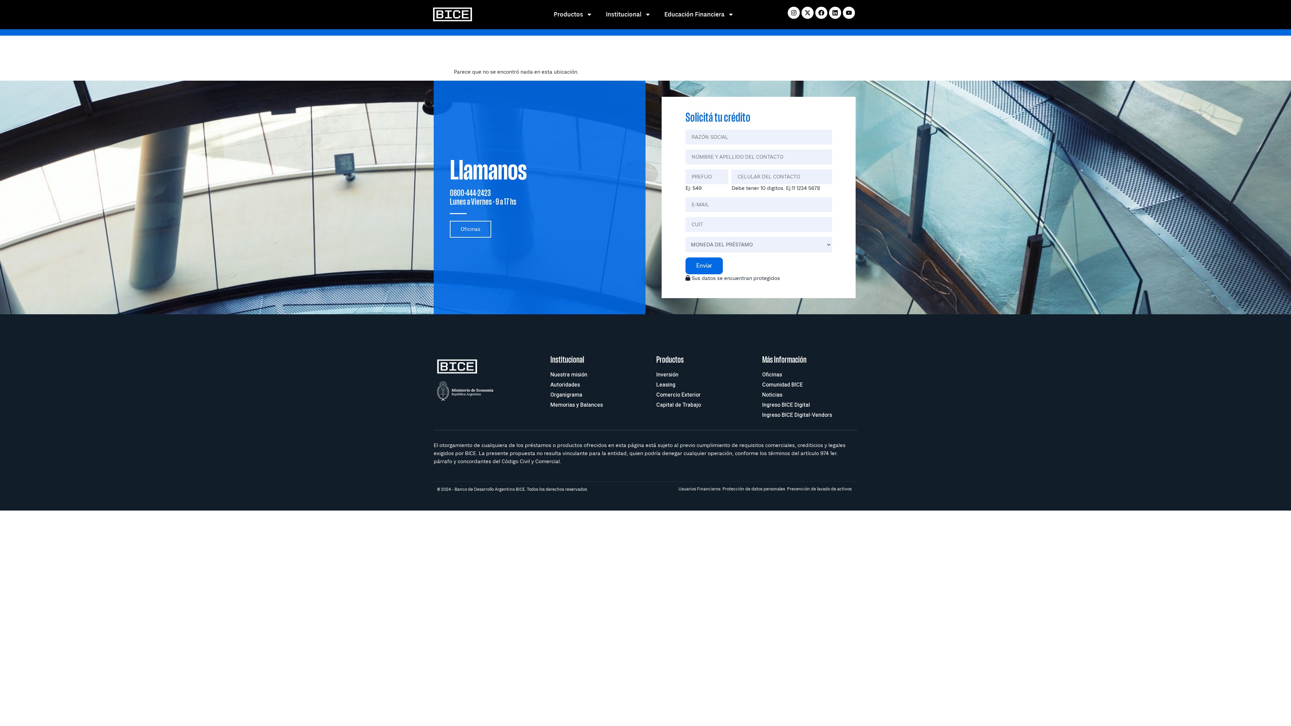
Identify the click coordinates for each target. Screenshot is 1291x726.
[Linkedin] (835, 13)
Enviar (704, 266)
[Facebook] (821, 13)
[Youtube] (849, 13)
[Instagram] (794, 13)
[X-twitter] (807, 13)
